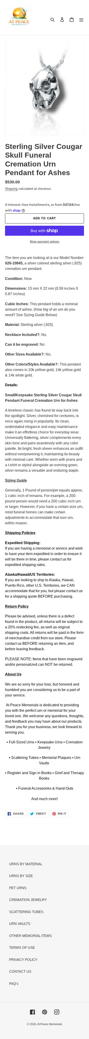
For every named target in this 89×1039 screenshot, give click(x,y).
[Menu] (81, 19)
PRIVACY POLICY (23, 960)
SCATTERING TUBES (26, 912)
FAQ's (13, 983)
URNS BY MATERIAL (25, 864)
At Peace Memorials (49, 1024)
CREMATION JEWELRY (28, 900)
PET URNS (17, 888)
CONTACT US (20, 971)
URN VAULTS (19, 924)
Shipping (11, 188)
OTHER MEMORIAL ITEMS (30, 936)
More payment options (44, 241)
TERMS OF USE (22, 947)
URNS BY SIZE (21, 876)
